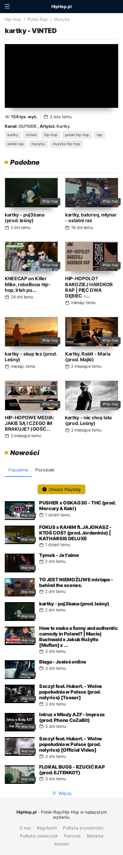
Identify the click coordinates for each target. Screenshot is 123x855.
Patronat (72, 835)
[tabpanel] (61, 633)
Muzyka (62, 19)
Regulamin (47, 827)
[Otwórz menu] (7, 6)
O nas (25, 827)
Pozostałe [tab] (44, 469)
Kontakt (61, 843)
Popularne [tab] (18, 469)
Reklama (95, 835)
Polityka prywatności (83, 827)
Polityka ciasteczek (39, 835)
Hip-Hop (13, 19)
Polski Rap (37, 19)
